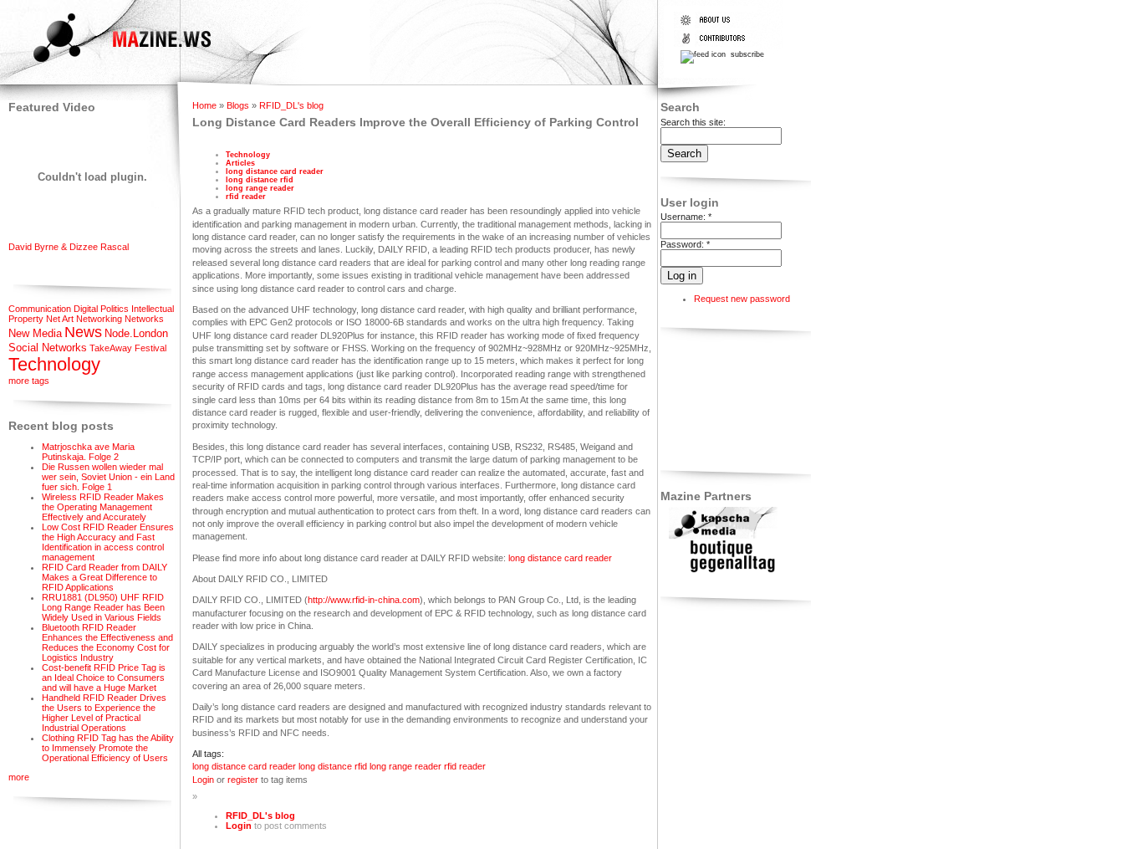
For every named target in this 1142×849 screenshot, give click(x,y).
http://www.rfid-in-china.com (364, 600)
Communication (39, 309)
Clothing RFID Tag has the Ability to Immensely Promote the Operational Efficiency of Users (108, 748)
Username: (685, 217)
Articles (240, 163)
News (83, 332)
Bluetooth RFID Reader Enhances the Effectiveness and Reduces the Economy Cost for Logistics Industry (107, 642)
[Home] (107, 64)
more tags (28, 381)
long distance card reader (275, 171)
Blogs (238, 105)
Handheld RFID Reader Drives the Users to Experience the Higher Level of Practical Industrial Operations (104, 713)
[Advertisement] (712, 402)
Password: (685, 244)
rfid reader (246, 196)
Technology (54, 364)
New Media (35, 333)
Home (204, 105)
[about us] (716, 25)
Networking (99, 319)
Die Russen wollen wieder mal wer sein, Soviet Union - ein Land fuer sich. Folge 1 (108, 477)
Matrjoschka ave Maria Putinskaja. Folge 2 (88, 452)
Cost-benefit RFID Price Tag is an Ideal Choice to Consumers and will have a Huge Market (104, 677)
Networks (144, 319)
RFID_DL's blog (291, 105)
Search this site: (693, 122)
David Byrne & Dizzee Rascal (68, 247)
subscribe (746, 54)
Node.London (136, 333)
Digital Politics (101, 309)
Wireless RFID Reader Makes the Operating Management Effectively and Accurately (103, 507)
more (18, 777)
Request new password (742, 299)
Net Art (60, 319)
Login (203, 780)
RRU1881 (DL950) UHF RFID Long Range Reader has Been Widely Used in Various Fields (103, 607)
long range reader (260, 188)
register (242, 780)
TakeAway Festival (127, 348)
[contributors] (716, 43)
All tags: (208, 754)
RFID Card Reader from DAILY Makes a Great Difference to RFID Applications (104, 577)
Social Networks (47, 347)
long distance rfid (259, 180)
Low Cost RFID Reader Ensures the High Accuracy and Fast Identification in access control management (108, 542)
